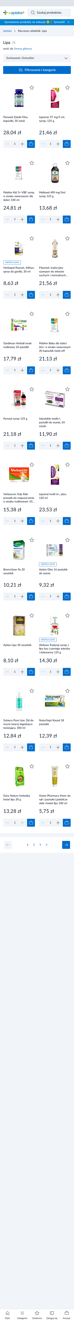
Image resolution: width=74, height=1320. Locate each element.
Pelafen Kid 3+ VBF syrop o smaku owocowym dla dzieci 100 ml (18, 196)
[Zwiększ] (22, 144)
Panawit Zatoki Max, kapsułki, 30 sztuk (15, 119)
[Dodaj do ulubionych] (32, 87)
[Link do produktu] (19, 116)
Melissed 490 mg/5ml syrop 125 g (52, 194)
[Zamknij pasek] (68, 22)
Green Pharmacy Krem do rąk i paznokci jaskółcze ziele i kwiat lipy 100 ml (54, 799)
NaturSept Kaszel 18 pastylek (51, 722)
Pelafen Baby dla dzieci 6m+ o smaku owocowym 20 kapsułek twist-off (55, 347)
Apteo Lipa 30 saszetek (17, 645)
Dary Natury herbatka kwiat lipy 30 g (16, 797)
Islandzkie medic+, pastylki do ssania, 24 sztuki (52, 422)
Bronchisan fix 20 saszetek (14, 571)
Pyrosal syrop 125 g (15, 418)
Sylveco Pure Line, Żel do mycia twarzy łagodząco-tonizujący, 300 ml (18, 724)
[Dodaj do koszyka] (31, 144)
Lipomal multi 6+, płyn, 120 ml (53, 496)
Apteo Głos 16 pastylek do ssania (53, 571)
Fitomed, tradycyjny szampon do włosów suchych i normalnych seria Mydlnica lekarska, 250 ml (53, 272)
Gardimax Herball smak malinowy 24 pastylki (17, 345)
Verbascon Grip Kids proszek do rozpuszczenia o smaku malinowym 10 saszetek (18, 498)
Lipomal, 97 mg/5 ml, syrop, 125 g (52, 119)
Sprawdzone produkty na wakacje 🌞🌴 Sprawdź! (34, 22)
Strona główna (23, 48)
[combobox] (49, 13)
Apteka (7, 31)
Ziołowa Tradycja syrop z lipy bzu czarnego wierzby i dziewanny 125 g (54, 649)
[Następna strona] (66, 845)
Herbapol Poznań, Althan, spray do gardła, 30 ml (18, 270)
